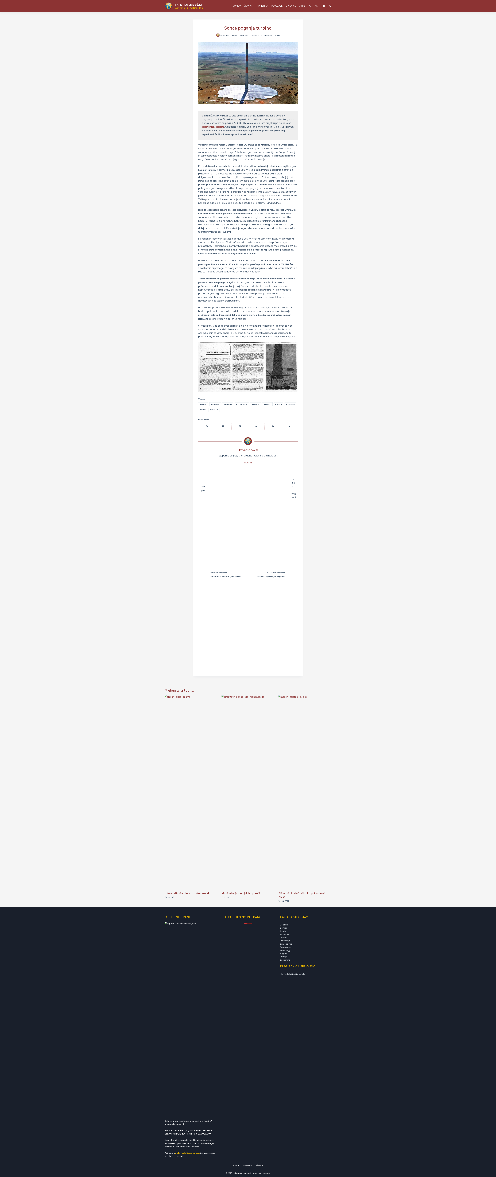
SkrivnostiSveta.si (189, 4)
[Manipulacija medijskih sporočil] (248, 792)
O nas (302, 6)
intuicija (255, 404)
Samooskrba (286, 944)
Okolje (255, 35)
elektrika (215, 404)
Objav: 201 (248, 463)
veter (203, 410)
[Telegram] (256, 426)
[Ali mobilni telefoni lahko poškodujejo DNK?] (304, 792)
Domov (237, 6)
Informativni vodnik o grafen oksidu (187, 893)
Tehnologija (265, 35)
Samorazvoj (285, 947)
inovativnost (241, 404)
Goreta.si (266, 1173)
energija (228, 404)
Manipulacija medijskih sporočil (241, 893)
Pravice (283, 937)
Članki (248, 6)
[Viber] (273, 426)
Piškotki (260, 1165)
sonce (278, 404)
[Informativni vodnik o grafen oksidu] (191, 792)
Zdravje (283, 956)
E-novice (291, 6)
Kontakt (314, 6)
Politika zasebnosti (242, 1165)
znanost (214, 410)
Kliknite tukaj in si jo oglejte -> (294, 974)
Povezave (276, 6)
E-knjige (283, 927)
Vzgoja (283, 953)
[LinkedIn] (239, 426)
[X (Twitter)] (223, 426)
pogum (267, 404)
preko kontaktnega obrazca (187, 1153)
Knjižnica (262, 6)
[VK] (289, 426)
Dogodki (284, 924)
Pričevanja (285, 940)
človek (203, 404)
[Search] (330, 6)
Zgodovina (285, 960)
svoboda (290, 404)
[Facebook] (324, 6)
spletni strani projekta (213, 127)
